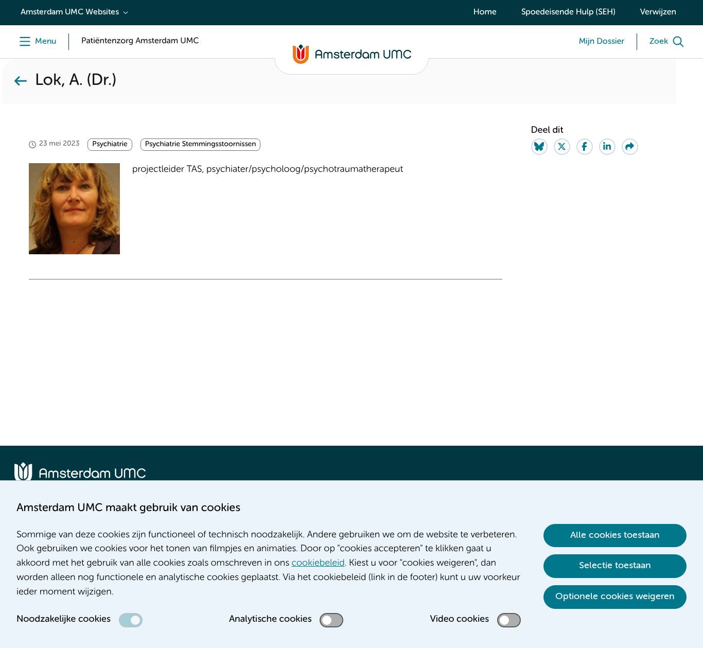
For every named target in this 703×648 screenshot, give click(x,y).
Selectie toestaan (615, 565)
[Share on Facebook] (584, 146)
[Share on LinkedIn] (607, 146)
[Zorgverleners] (20, 81)
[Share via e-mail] (630, 146)
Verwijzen (658, 12)
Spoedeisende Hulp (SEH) (568, 12)
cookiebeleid (318, 563)
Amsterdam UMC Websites (70, 12)
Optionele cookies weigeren (615, 596)
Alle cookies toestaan (615, 535)
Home (485, 12)
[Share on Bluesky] (539, 146)
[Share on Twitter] (562, 146)
